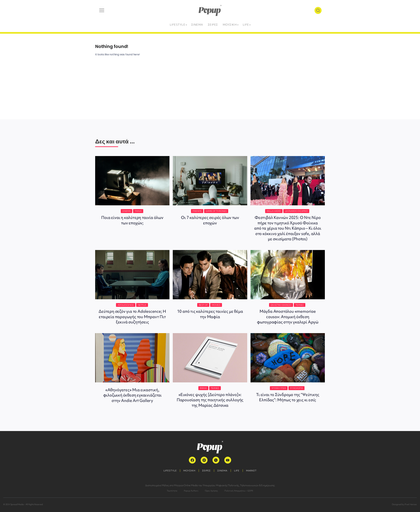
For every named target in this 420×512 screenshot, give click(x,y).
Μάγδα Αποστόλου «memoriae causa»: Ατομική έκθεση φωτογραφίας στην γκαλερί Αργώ (287, 317)
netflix (142, 305)
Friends (197, 211)
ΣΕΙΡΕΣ (206, 470)
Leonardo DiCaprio (296, 211)
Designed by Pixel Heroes (404, 504)
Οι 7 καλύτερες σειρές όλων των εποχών (210, 220)
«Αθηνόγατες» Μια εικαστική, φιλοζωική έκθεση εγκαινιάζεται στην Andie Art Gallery (132, 395)
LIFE (236, 470)
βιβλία (203, 388)
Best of (203, 305)
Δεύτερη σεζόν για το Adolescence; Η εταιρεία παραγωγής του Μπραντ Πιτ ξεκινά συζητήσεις (132, 317)
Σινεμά (126, 211)
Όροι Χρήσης (211, 490)
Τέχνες (299, 305)
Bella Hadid (274, 211)
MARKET (251, 470)
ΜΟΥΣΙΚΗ (189, 470)
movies (216, 305)
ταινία (138, 211)
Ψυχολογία (296, 388)
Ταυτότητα (172, 490)
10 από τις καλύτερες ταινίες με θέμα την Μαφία (210, 314)
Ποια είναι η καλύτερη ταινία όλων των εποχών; (132, 220)
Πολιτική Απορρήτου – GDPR (238, 490)
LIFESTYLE (170, 470)
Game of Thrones (216, 211)
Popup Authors (191, 490)
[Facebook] (192, 460)
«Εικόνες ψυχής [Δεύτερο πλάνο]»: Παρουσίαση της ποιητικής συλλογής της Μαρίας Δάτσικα (210, 400)
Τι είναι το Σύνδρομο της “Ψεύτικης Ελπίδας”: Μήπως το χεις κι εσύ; (287, 397)
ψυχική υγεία (279, 388)
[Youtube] (227, 460)
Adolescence (126, 305)
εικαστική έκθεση (281, 305)
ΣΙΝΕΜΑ (222, 470)
